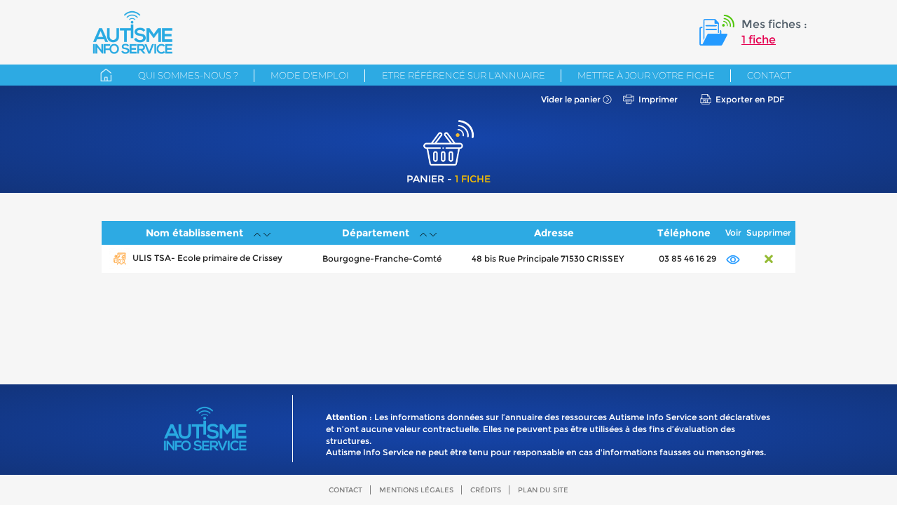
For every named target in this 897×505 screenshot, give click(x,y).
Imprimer (658, 99)
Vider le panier (571, 99)
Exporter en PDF (749, 99)
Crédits (485, 489)
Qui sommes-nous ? (188, 75)
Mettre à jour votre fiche (646, 75)
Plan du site (543, 489)
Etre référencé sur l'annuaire (463, 75)
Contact (769, 75)
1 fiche (758, 39)
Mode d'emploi (310, 75)
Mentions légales (416, 489)
